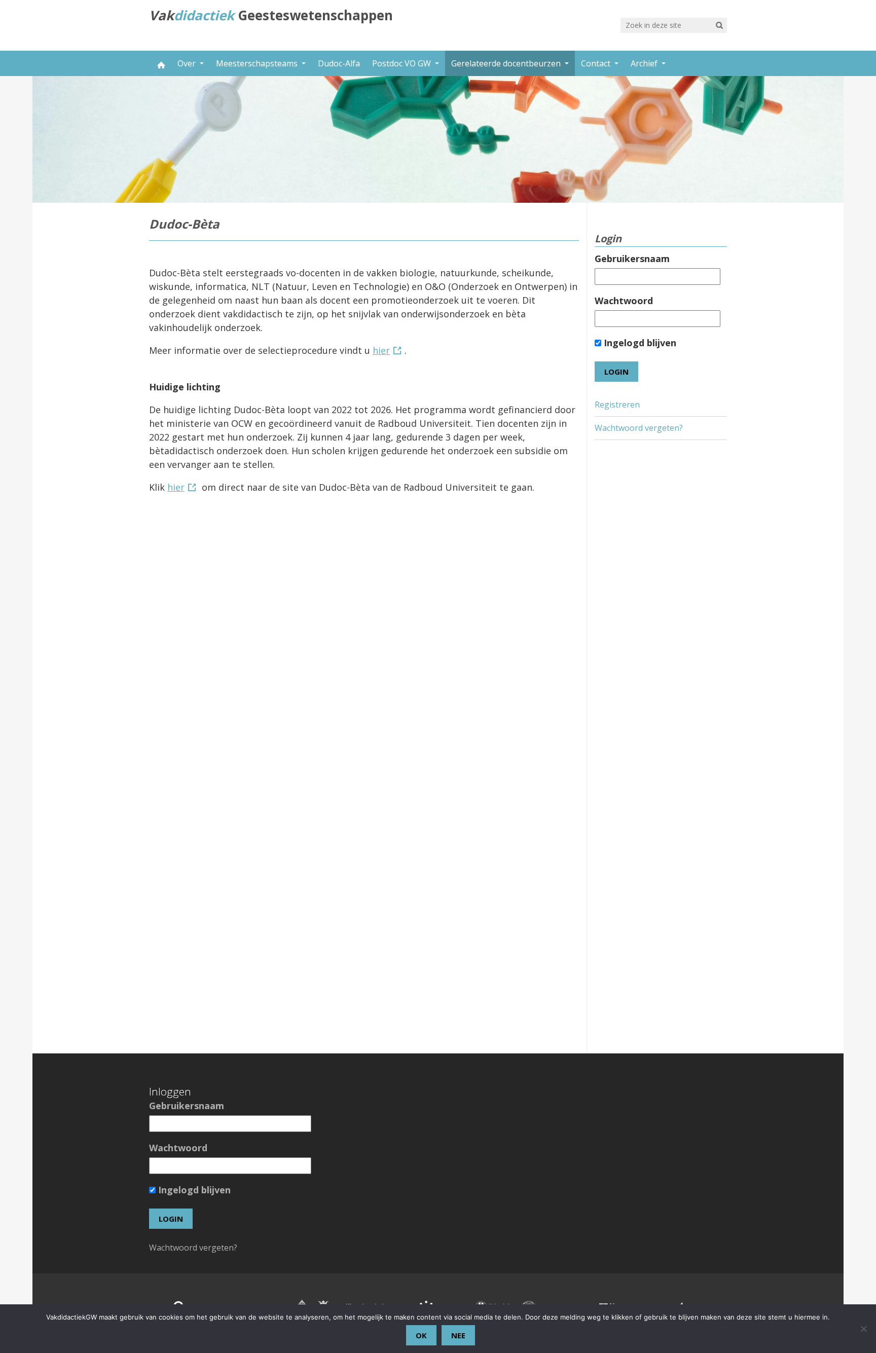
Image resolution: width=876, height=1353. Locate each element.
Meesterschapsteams (258, 63)
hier (381, 350)
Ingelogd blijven (638, 343)
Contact (596, 63)
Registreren (617, 404)
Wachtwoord (624, 301)
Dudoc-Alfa (339, 63)
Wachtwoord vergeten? (639, 427)
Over (187, 63)
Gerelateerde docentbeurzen (507, 63)
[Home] (160, 63)
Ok (421, 1335)
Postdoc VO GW (402, 63)
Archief (645, 63)
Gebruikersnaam (632, 258)
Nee (458, 1335)
